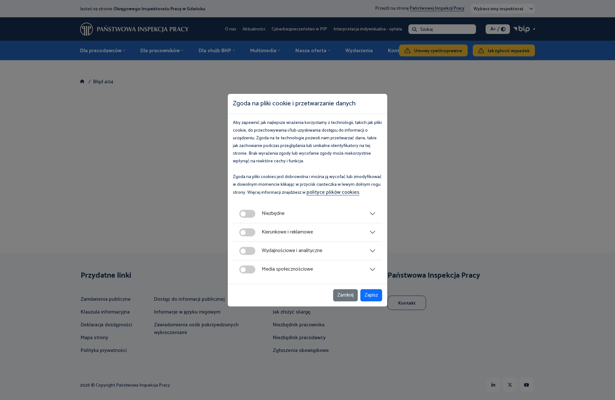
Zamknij (345, 295)
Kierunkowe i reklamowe (287, 232)
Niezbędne (273, 213)
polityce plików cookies (333, 192)
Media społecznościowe (287, 269)
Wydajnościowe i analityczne (292, 250)
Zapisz (371, 295)
